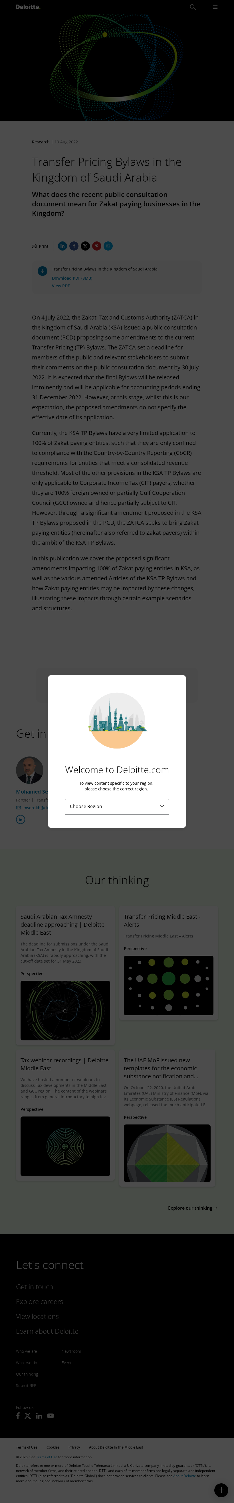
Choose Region (86, 806)
